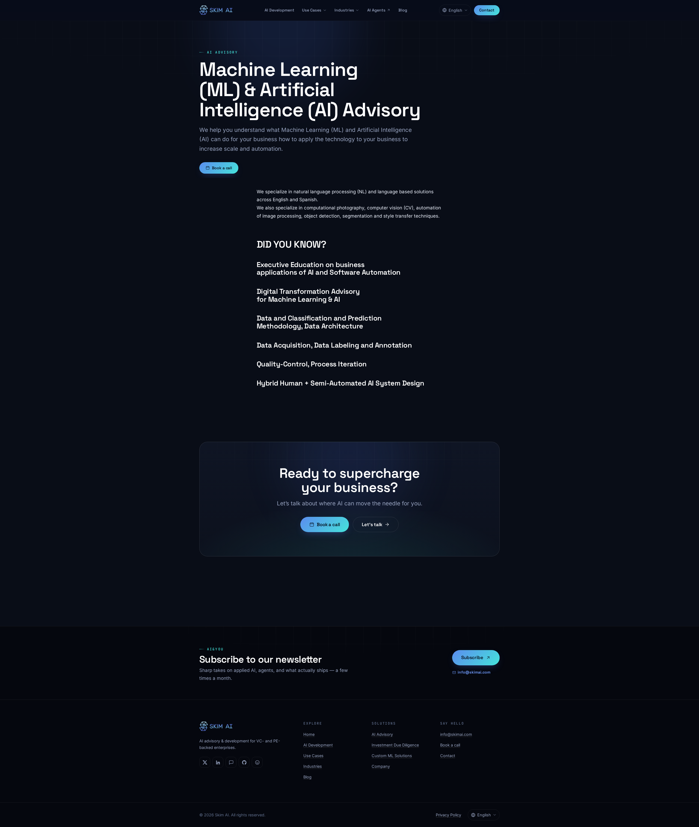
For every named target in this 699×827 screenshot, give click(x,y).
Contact (486, 10)
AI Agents (376, 10)
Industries (344, 10)
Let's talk (372, 524)
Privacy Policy (448, 815)
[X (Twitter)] (204, 762)
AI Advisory (382, 734)
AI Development (279, 10)
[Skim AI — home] (215, 10)
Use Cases (311, 10)
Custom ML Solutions (392, 755)
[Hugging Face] (257, 762)
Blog (402, 10)
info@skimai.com (474, 672)
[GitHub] (244, 762)
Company (381, 766)
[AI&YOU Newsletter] (231, 762)
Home (309, 734)
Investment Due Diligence (395, 745)
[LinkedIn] (217, 762)
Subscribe (472, 657)
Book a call (222, 167)
